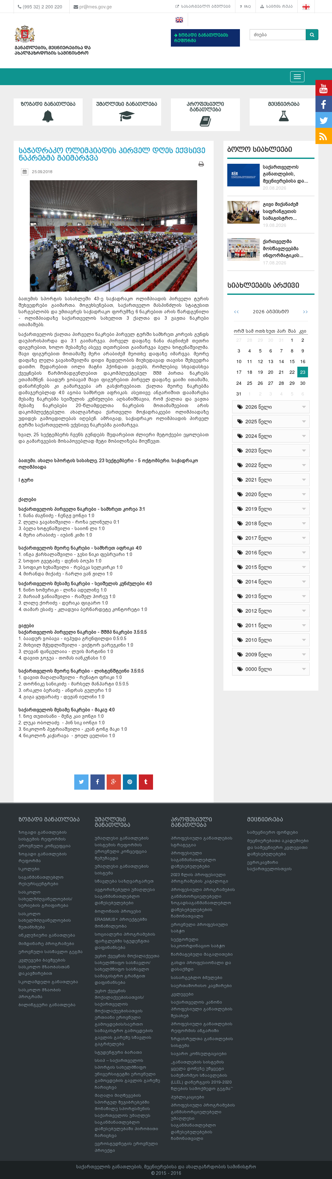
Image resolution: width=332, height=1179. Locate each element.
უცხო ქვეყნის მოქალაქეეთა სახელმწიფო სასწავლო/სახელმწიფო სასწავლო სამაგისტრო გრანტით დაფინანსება (127, 969)
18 (249, 372)
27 (239, 340)
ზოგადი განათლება (48, 104)
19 (260, 372)
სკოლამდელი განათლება (48, 981)
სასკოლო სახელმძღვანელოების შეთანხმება (44, 920)
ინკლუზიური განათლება (46, 935)
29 (260, 340)
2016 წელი (257, 552)
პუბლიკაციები (187, 1097)
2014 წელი (257, 581)
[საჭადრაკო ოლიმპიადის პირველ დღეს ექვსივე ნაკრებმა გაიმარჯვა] (113, 230)
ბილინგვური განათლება (47, 1004)
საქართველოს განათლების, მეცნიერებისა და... (285, 174)
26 (260, 383)
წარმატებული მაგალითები (202, 954)
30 (270, 340)
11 (249, 361)
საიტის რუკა (278, 6)
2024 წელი (257, 435)
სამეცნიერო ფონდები (272, 832)
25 (249, 383)
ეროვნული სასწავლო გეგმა (50, 951)
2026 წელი (257, 406)
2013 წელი (257, 596)
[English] (179, 20)
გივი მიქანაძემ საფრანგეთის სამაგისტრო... (280, 211)
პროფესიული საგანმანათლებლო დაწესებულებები (193, 860)
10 (239, 361)
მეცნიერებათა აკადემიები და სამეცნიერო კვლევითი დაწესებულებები (278, 847)
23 (302, 372)
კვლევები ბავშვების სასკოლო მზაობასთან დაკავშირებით (44, 967)
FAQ (246, 6)
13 (270, 361)
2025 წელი (257, 421)
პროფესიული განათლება (205, 107)
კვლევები (182, 994)
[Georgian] (306, 6)
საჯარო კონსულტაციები (199, 1053)
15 (292, 361)
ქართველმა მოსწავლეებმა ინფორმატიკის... (283, 248)
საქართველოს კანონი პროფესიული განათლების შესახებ (201, 1009)
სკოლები (29, 868)
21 (281, 372)
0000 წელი (257, 669)
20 (270, 372)
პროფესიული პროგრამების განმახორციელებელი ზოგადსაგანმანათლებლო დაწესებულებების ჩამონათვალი (203, 902)
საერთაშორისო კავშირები (201, 985)
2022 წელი (257, 465)
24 (239, 383)
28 (249, 340)
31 (281, 340)
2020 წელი (257, 494)
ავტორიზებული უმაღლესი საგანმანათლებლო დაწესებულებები (125, 896)
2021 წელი (257, 479)
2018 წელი (257, 523)
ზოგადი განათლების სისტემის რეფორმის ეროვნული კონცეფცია (44, 839)
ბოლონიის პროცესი (118, 911)
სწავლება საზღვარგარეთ (124, 881)
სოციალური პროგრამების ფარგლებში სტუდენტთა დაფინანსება (125, 941)
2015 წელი (257, 567)
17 (239, 372)
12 (260, 361)
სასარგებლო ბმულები (205, 6)
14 (281, 361)
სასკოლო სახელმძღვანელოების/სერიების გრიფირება (45, 899)
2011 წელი (257, 625)
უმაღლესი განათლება (126, 104)
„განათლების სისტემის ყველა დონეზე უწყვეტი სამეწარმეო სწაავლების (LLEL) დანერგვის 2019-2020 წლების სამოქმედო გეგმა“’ (202, 1075)
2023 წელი (257, 450)
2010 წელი (257, 639)
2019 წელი (257, 508)
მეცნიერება (284, 104)
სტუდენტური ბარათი (118, 1052)
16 (302, 361)
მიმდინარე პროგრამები (46, 943)
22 (292, 372)
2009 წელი (257, 654)
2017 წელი (257, 537)
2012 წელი (257, 610)
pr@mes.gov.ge (95, 6)
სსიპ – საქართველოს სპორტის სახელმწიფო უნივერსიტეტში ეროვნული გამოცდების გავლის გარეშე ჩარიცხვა (127, 1073)
